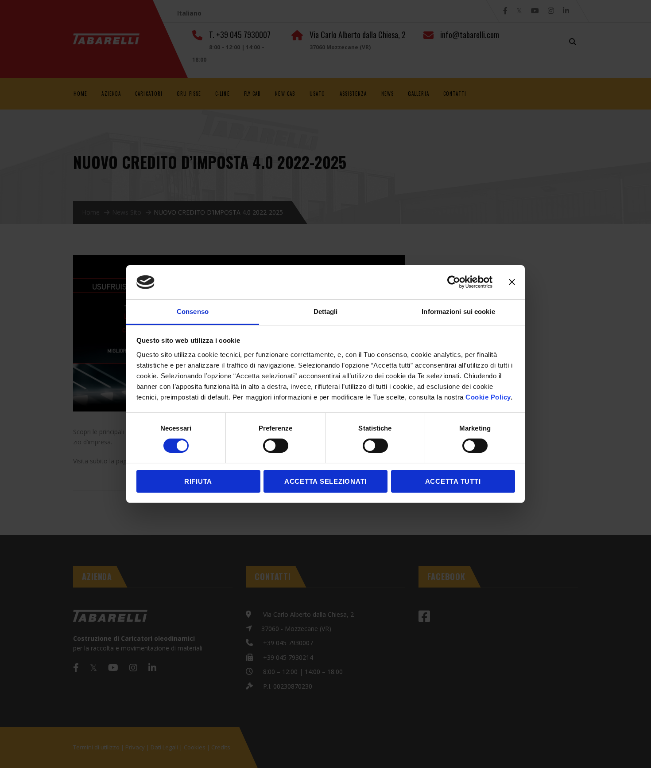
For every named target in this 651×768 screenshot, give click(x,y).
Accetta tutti (453, 481)
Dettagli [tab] (326, 311)
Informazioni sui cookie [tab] (458, 311)
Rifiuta (198, 481)
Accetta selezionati (325, 481)
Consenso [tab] (193, 311)
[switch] (275, 446)
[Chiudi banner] (512, 282)
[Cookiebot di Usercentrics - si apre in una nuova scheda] (453, 282)
